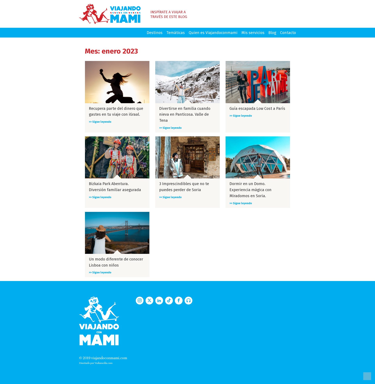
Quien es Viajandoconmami (213, 32)
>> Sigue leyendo (100, 122)
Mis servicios (252, 32)
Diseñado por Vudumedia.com (95, 363)
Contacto (288, 32)
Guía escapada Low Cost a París (257, 108)
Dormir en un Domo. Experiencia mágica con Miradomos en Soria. (250, 189)
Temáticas (175, 32)
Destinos (154, 32)
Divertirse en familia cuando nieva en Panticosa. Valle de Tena (184, 114)
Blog (272, 32)
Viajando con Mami (110, 14)
